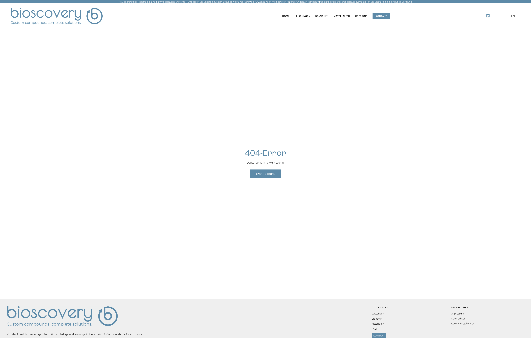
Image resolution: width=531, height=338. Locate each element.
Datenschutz (458, 318)
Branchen (322, 16)
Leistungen (302, 16)
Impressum (457, 313)
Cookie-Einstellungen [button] (462, 323)
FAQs (375, 328)
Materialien (342, 16)
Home (286, 16)
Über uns (361, 16)
